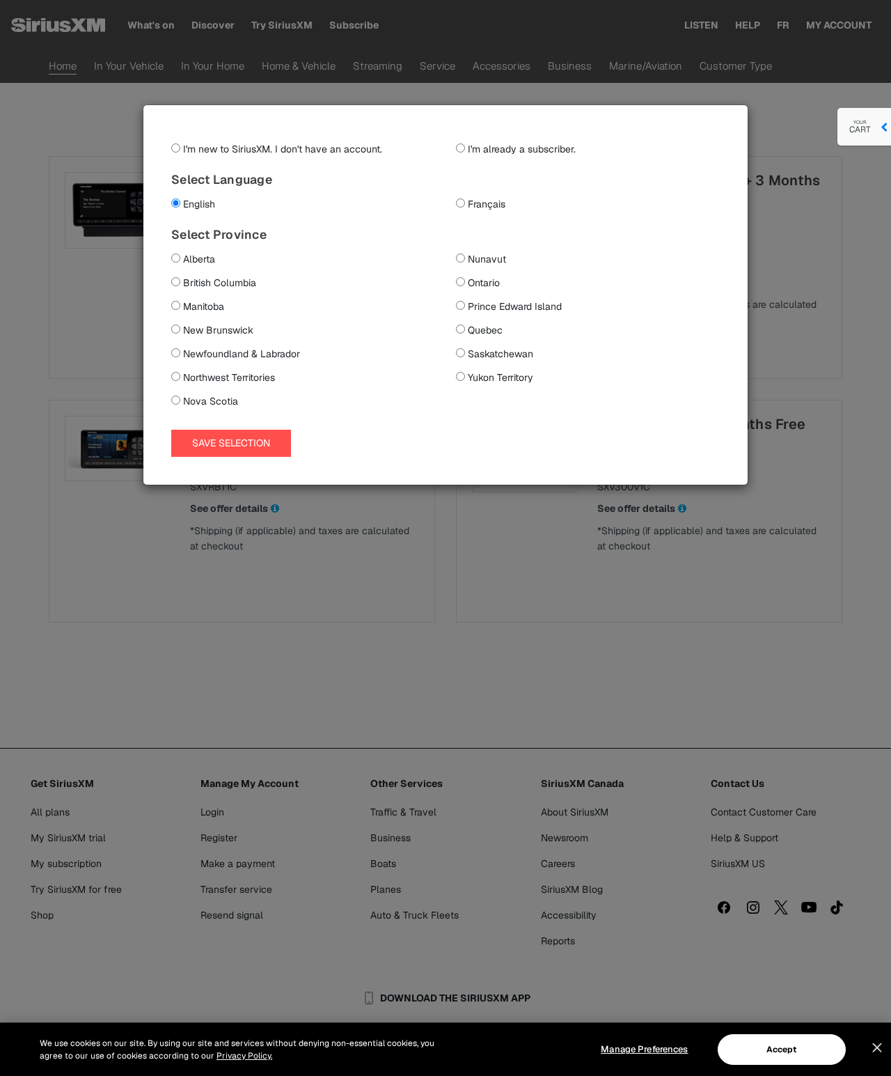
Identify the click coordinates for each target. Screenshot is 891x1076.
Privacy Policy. (244, 1055)
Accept (781, 1049)
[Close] (877, 1048)
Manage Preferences (644, 1049)
